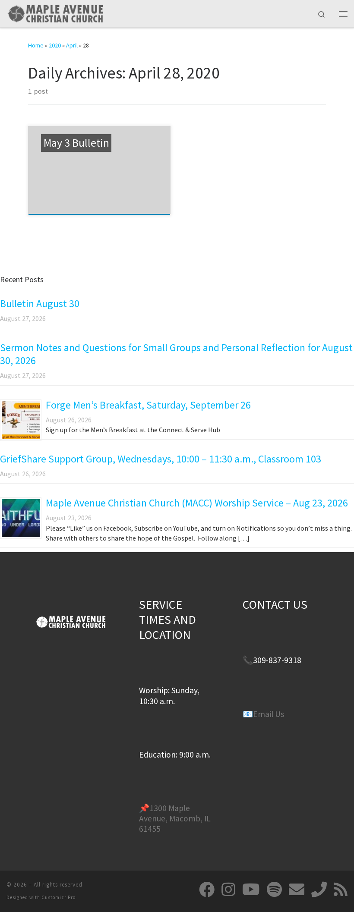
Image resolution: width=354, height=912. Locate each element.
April (72, 45)
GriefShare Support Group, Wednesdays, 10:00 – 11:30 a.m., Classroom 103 (160, 458)
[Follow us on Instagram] (228, 889)
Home (36, 45)
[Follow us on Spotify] (274, 889)
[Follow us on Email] (296, 889)
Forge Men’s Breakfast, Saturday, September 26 (148, 405)
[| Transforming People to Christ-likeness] (55, 12)
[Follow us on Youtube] (251, 889)
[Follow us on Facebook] (207, 889)
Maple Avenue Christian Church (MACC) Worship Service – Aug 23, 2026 (197, 502)
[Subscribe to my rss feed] (341, 889)
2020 (55, 45)
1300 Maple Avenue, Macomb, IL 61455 (175, 818)
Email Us (268, 714)
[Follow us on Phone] (319, 889)
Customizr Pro (58, 897)
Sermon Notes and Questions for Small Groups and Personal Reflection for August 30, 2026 (176, 354)
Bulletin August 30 (39, 303)
